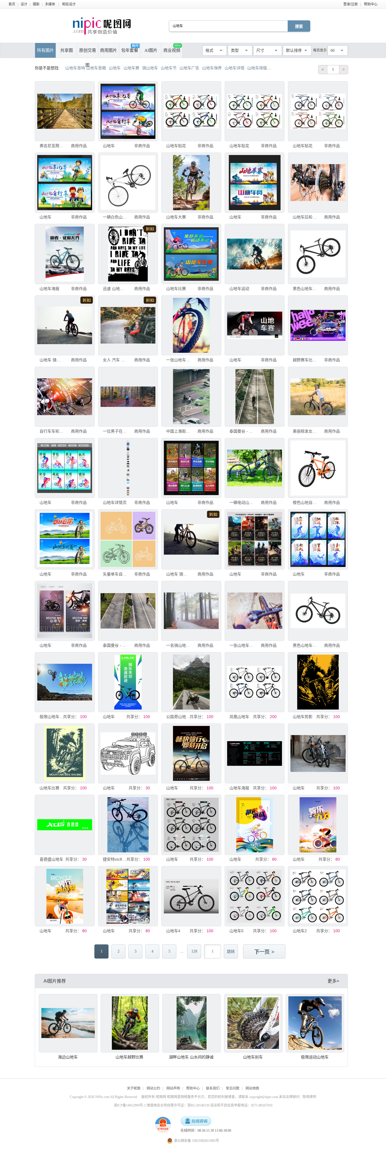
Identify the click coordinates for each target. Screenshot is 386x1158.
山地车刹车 (253, 1057)
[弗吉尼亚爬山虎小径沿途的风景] (65, 111)
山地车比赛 (176, 288)
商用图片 (108, 50)
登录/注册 (350, 4)
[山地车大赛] (191, 182)
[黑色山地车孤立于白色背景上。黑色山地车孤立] (318, 254)
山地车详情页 (115, 502)
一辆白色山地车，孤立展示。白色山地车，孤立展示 (115, 217)
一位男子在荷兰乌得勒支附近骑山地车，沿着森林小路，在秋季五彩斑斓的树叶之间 (115, 431)
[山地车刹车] (253, 1023)
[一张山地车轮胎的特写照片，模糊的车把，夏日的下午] (255, 611)
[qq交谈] (196, 1121)
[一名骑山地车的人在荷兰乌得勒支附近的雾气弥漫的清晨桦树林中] (191, 611)
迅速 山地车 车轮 (115, 288)
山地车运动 (239, 288)
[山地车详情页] (128, 468)
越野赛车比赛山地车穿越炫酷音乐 (304, 360)
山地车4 (173, 931)
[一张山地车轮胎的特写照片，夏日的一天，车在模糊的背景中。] (191, 325)
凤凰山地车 (239, 716)
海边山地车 (68, 1057)
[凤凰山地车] (255, 682)
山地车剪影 (303, 716)
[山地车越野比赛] (130, 1023)
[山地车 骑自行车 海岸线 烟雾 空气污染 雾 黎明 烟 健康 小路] (191, 539)
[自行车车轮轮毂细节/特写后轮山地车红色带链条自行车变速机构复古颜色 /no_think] (65, 397)
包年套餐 (129, 50)
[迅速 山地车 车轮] (128, 254)
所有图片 (45, 50)
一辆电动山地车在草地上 (241, 502)
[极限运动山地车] (315, 1023)
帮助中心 (371, 4)
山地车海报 (49, 288)
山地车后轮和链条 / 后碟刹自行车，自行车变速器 (304, 217)
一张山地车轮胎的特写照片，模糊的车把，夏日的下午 (241, 645)
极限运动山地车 (315, 1057)
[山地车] (128, 111)
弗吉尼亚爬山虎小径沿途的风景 (51, 145)
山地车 (109, 145)
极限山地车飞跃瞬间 (51, 716)
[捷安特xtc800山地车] (128, 825)
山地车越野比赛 (129, 1057)
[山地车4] (191, 896)
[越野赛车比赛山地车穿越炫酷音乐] (318, 325)
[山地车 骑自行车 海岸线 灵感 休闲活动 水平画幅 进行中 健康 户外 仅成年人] (65, 325)
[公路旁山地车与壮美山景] (191, 682)
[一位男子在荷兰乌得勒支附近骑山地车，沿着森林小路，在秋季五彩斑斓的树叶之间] (128, 397)
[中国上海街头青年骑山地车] (191, 397)
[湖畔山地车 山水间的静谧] (191, 1023)
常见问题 (232, 1088)
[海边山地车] (68, 1023)
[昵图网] (102, 26)
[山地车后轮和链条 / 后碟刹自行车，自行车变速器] (318, 182)
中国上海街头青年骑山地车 (178, 431)
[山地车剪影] (318, 682)
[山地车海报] (65, 254)
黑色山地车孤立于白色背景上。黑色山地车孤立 (304, 288)
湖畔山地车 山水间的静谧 (191, 1057)
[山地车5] (255, 896)
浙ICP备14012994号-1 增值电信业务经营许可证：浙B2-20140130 (161, 1105)
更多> (333, 981)
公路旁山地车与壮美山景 (178, 716)
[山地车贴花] (191, 111)
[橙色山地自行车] (318, 468)
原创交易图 (87, 53)
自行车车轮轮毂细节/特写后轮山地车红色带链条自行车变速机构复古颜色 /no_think (51, 431)
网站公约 (153, 1088)
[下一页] (265, 952)
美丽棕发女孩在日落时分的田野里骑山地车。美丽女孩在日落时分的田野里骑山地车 (304, 431)
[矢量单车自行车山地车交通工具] (128, 539)
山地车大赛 (176, 217)
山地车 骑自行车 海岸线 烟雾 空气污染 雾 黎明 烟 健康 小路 (178, 574)
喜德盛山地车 (51, 859)
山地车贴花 (176, 145)
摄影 (36, 4)
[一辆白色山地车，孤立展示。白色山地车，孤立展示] (128, 182)
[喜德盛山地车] (65, 825)
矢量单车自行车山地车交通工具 (115, 574)
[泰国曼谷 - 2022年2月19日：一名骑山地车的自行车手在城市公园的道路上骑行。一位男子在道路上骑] (255, 397)
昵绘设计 (69, 4)
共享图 (66, 50)
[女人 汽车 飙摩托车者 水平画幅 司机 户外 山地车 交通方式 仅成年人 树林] (128, 325)
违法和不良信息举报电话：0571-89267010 (241, 1105)
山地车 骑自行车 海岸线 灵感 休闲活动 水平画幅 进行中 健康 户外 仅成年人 (51, 360)
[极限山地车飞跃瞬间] (65, 682)
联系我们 (213, 1088)
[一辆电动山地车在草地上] (255, 468)
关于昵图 (133, 1088)
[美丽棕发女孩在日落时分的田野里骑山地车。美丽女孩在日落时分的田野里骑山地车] (318, 397)
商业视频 (172, 48)
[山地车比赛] (191, 254)
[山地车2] (318, 896)
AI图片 (150, 50)
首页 (11, 4)
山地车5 (236, 931)
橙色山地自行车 (304, 502)
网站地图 (252, 1088)
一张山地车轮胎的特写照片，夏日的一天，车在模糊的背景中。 (178, 360)
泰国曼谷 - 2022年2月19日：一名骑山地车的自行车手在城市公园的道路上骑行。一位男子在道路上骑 (241, 431)
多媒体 (50, 4)
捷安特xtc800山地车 (115, 859)
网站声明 (173, 1088)
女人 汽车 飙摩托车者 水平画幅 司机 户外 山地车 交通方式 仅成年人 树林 (115, 360)
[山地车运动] (255, 254)
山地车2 (300, 931)
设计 (24, 4)
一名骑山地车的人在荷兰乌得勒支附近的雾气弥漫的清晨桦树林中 (178, 645)
